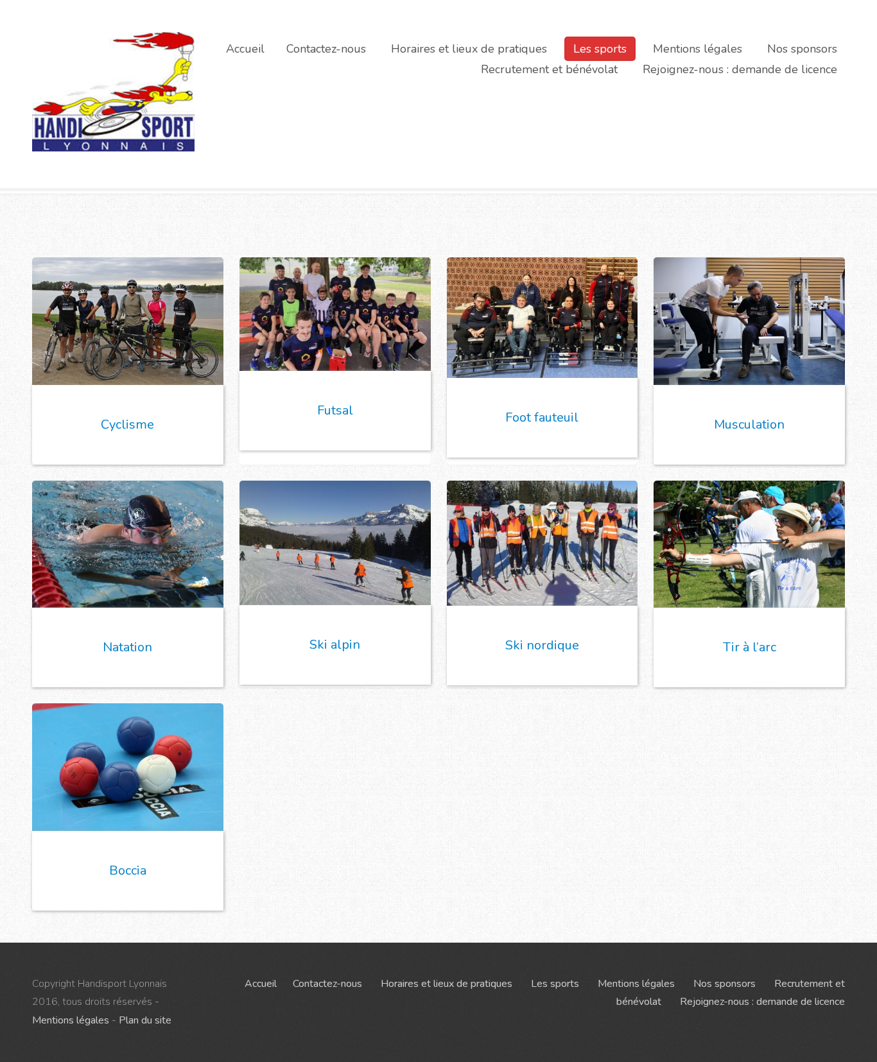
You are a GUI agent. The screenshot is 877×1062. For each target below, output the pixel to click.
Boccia (127, 870)
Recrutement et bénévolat (549, 69)
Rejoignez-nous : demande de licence (740, 69)
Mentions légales (697, 48)
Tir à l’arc (749, 647)
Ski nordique (542, 645)
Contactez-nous (326, 48)
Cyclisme (127, 424)
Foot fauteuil (541, 417)
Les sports (600, 48)
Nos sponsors (802, 48)
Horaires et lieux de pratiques (469, 48)
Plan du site (145, 1020)
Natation (127, 647)
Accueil (245, 48)
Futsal (335, 410)
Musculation (749, 424)
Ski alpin (334, 644)
